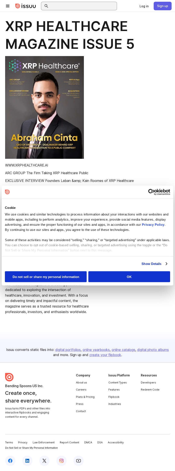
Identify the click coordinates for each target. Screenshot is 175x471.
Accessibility (116, 442)
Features (114, 389)
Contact (81, 411)
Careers (81, 389)
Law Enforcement (44, 442)
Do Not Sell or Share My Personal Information (31, 447)
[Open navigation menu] (7, 6)
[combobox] (83, 6)
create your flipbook (105, 355)
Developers (148, 382)
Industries (114, 404)
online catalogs (123, 350)
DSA (100, 442)
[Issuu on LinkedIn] (27, 461)
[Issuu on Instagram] (61, 461)
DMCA (88, 442)
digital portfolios (68, 350)
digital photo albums (153, 350)
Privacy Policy (153, 224)
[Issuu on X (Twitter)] (44, 461)
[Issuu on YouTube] (78, 461)
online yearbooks (96, 350)
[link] (144, 6)
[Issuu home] (26, 6)
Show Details (151, 264)
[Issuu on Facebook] (10, 461)
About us (81, 382)
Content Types (117, 382)
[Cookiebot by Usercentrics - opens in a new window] (151, 192)
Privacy (23, 442)
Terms (9, 442)
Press (79, 404)
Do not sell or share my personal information (46, 276)
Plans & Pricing (85, 396)
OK (129, 276)
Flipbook (114, 396)
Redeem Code (150, 389)
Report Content (69, 442)
